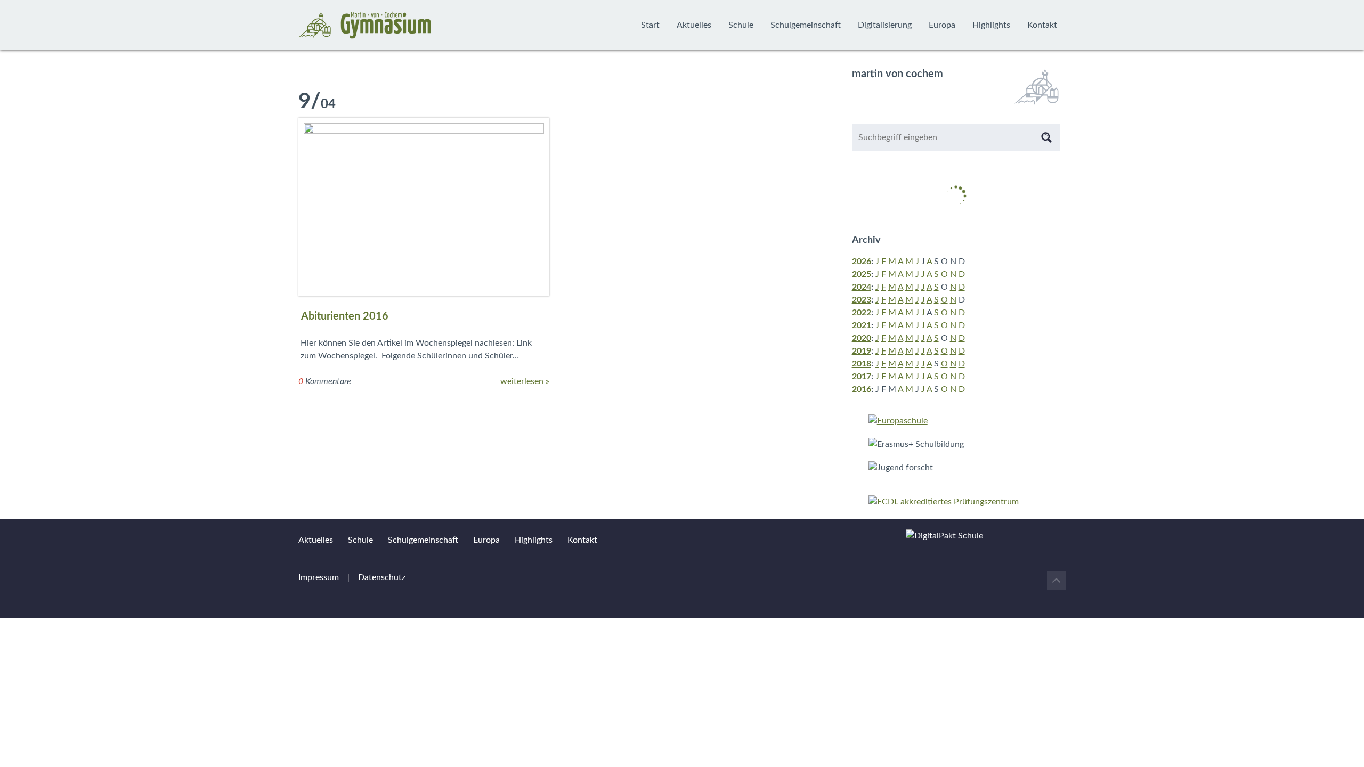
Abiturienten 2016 (344, 316)
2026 (861, 261)
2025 (861, 274)
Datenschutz (381, 577)
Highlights (991, 25)
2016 (861, 389)
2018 (861, 364)
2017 (861, 376)
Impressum (318, 577)
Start (650, 25)
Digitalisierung (885, 25)
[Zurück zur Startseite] (365, 25)
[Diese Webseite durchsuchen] (1046, 137)
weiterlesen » (524, 381)
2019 (861, 351)
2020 (861, 338)
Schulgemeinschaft (805, 25)
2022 (861, 312)
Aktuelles (694, 25)
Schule (740, 25)
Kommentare (324, 381)
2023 (861, 300)
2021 (861, 325)
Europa (942, 25)
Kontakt (1042, 25)
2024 (861, 287)
